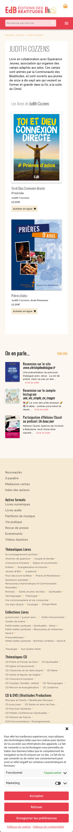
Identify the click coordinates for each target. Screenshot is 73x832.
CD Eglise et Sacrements (19, 666)
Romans (10, 591)
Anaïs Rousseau (39, 300)
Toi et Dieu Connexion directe (28, 190)
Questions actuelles (16, 579)
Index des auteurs (17, 490)
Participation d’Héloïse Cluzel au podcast (42, 419)
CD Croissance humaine (19, 679)
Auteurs (20, 35)
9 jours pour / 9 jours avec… (21, 617)
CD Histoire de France (18, 717)
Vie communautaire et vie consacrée (26, 600)
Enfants (9, 567)
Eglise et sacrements (45, 562)
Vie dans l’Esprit (14, 604)
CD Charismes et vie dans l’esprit (24, 670)
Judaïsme (30, 571)
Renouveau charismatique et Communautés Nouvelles (31, 585)
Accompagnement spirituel (21, 554)
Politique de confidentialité (48, 827)
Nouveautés (13, 472)
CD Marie (52, 670)
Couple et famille (44, 558)
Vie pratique (13, 522)
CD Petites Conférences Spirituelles (26, 713)
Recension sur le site (39, 365)
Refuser (36, 807)
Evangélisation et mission (32, 567)
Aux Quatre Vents (31, 649)
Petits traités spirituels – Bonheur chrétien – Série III (35, 640)
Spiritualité (55, 591)
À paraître (12, 478)
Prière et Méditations (48, 575)
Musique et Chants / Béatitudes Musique (29, 700)
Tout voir (62, 353)
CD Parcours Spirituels (18, 708)
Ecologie (32, 604)
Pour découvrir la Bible (18, 575)
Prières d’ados (19, 295)
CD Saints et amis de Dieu (40, 704)
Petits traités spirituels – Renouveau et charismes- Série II (34, 631)
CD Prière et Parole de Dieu (21, 661)
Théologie (31, 595)
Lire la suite (32, 382)
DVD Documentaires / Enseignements (27, 721)
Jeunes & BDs (13, 571)
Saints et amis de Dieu (32, 591)
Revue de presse (17, 527)
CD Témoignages (53, 683)
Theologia (11, 649)
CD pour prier (13, 704)
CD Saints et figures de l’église (23, 674)
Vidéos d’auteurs (16, 539)
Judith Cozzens (20, 197)
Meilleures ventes (17, 484)
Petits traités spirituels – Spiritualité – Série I (30, 625)
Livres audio (13, 510)
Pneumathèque (14, 637)
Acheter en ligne (22, 208)
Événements (14, 533)
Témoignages (13, 595)
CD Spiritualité (50, 661)
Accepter (36, 796)
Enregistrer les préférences (36, 818)
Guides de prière (15, 621)
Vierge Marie (49, 604)
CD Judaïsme (50, 687)
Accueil (9, 35)
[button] (67, 729)
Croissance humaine (17, 562)
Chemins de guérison (17, 558)
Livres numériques (17, 504)
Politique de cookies (19, 827)
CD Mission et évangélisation (22, 687)
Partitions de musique (20, 516)
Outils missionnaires (52, 617)
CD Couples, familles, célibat (22, 683)
